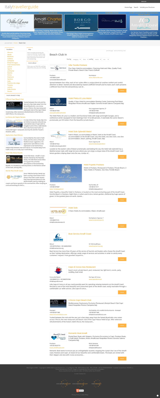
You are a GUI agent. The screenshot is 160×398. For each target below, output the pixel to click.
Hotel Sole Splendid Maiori (80, 131)
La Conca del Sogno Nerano (15, 117)
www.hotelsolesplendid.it (97, 144)
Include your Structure (147, 7)
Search (136, 7)
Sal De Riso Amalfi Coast (14, 171)
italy (21, 7)
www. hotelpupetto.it (56, 189)
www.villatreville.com (95, 78)
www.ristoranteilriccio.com (58, 314)
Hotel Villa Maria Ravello (14, 153)
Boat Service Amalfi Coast (79, 234)
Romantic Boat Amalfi (77, 333)
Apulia (9, 54)
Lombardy (10, 71)
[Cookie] (157, 395)
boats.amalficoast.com (57, 348)
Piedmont (10, 77)
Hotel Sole (73, 208)
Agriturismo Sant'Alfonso (14, 135)
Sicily (9, 81)
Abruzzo (10, 52)
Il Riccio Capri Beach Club (15, 99)
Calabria (10, 58)
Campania (10, 60)
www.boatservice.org (95, 246)
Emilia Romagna (12, 62)
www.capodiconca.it (95, 279)
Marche (9, 73)
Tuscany (10, 85)
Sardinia (10, 79)
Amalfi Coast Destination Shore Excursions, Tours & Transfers (144, 13)
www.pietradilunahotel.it (58, 113)
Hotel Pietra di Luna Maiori (80, 98)
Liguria (9, 69)
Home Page (128, 7)
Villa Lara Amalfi (16, 13)
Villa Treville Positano (78, 65)
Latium (9, 66)
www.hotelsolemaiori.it (96, 220)
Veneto (9, 91)
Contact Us (82, 373)
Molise (9, 75)
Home (15, 43)
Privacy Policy (76, 395)
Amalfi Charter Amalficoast (48, 13)
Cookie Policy (84, 395)
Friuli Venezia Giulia (13, 64)
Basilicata (10, 56)
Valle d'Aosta (11, 89)
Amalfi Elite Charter (112, 13)
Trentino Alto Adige (13, 83)
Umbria (9, 87)
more (122, 90)
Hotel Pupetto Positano (94, 165)
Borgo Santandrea (80, 13)
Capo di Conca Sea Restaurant (82, 267)
